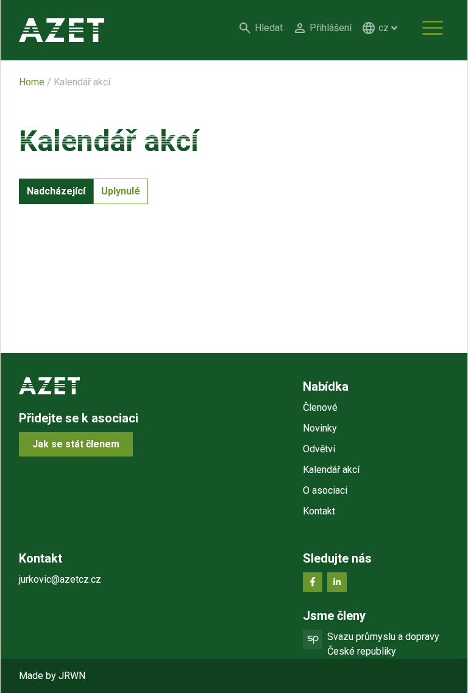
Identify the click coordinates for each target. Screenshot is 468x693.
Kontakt (319, 511)
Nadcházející (56, 191)
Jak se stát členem (75, 444)
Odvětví (319, 449)
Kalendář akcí (331, 469)
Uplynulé (120, 191)
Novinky (320, 428)
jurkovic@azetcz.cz (60, 579)
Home (31, 82)
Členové (320, 407)
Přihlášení (331, 28)
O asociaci (325, 490)
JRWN (71, 675)
